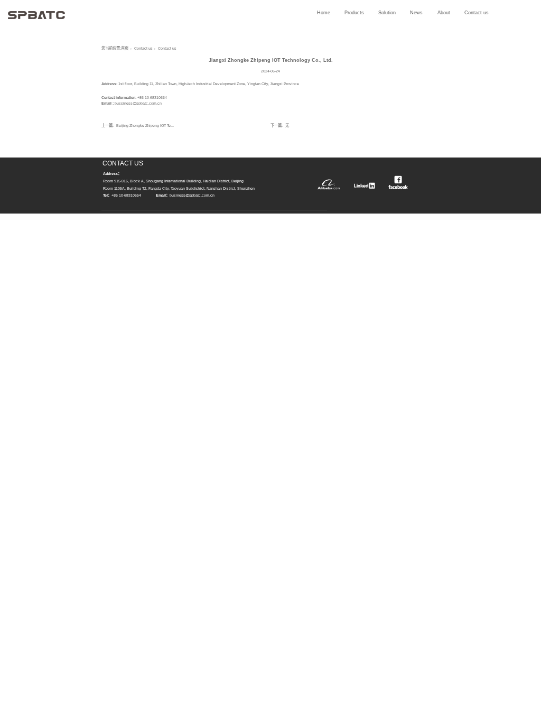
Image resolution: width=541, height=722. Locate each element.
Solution (387, 12)
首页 (124, 48)
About (443, 12)
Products (354, 12)
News (416, 12)
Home (323, 12)
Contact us (476, 12)
